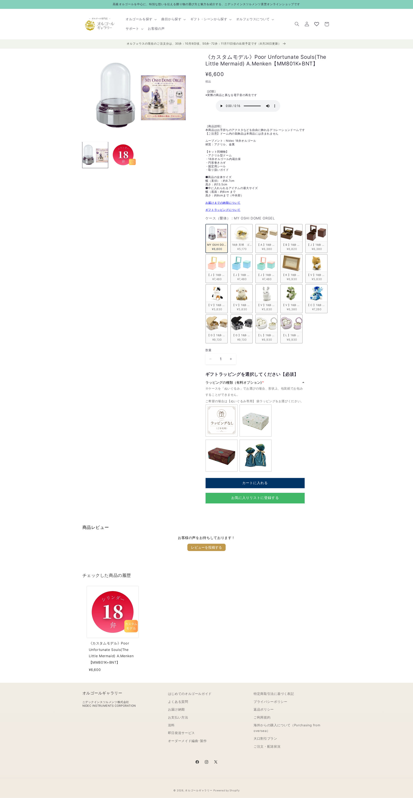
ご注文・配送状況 (267, 746)
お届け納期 (176, 709)
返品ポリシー (264, 709)
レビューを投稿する (206, 547)
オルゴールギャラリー (198, 790)
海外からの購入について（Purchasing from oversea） (287, 728)
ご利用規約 (262, 717)
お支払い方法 (178, 717)
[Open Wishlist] (317, 24)
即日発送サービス (181, 733)
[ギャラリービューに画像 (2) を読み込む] (123, 155)
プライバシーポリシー (270, 702)
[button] (141, 19)
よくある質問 (178, 702)
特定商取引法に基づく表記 (274, 694)
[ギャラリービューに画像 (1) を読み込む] (95, 155)
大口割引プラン (265, 739)
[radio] (216, 238)
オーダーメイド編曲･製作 (187, 741)
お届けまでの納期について (222, 202)
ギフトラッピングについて (222, 209)
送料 (171, 725)
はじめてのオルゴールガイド (190, 694)
